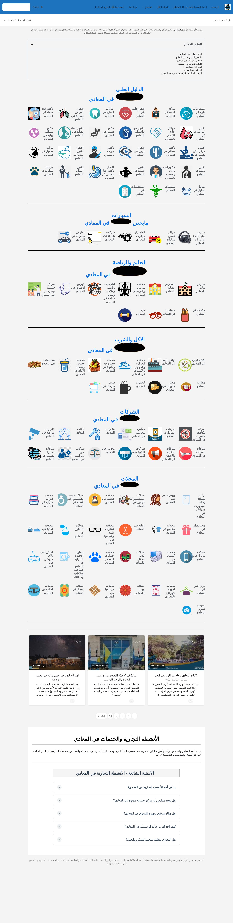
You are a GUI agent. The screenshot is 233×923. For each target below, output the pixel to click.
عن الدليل (132, 7)
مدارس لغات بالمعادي (200, 287)
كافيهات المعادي (140, 384)
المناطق (148, 7)
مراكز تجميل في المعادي (47, 151)
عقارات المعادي (110, 430)
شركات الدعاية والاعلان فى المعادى (168, 454)
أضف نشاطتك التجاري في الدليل (109, 7)
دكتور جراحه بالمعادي (109, 151)
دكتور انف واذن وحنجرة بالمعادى (169, 172)
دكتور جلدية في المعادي (138, 170)
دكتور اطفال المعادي (78, 170)
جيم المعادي (140, 311)
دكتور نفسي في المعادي (108, 131)
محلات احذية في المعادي (47, 529)
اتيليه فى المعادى (139, 527)
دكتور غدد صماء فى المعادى (47, 112)
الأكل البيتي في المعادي (198, 361)
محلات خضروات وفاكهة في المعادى (109, 365)
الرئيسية (215, 7)
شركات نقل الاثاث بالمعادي (109, 236)
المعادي (177, 29)
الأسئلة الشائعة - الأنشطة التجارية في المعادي (181, 73)
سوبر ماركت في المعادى (108, 386)
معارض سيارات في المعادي (78, 236)
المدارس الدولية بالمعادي (170, 287)
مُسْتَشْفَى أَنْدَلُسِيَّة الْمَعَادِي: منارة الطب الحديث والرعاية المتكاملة (116, 677)
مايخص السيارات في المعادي (189, 57)
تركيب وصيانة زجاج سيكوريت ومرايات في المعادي (199, 505)
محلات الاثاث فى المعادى (47, 589)
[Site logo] (227, 7)
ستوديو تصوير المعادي (200, 609)
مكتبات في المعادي (199, 311)
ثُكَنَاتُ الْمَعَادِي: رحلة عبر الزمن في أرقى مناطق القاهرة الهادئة (176, 677)
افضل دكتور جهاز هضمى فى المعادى (107, 172)
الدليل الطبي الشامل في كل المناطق (190, 7)
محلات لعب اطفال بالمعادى (139, 557)
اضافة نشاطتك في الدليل (16, 7)
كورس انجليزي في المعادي (78, 287)
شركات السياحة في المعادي (198, 452)
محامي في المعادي (108, 450)
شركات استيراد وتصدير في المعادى (47, 454)
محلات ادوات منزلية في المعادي (47, 500)
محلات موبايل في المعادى (199, 555)
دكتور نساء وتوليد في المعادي (77, 131)
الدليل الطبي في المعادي (191, 54)
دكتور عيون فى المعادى (139, 151)
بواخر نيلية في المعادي (168, 361)
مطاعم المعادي (200, 384)
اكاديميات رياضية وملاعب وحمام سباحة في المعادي (109, 293)
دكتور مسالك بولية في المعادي (48, 133)
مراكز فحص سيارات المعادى (170, 238)
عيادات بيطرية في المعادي (47, 170)
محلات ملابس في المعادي (169, 529)
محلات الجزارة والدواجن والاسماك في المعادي (138, 367)
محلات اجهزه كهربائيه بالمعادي (170, 591)
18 (110, 716)
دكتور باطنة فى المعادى (200, 170)
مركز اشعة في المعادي (169, 112)
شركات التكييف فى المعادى (138, 452)
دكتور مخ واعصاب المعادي (139, 131)
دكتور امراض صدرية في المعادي (77, 114)
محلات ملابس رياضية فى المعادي (139, 289)
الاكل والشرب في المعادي (190, 63)
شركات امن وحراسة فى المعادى (78, 454)
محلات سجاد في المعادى (78, 589)
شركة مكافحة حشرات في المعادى (198, 434)
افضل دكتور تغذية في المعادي (78, 153)
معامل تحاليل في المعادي (199, 190)
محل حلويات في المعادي (168, 386)
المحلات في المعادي (193, 70)
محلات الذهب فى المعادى (108, 498)
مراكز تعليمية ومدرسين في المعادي (48, 289)
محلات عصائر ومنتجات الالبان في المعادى (79, 367)
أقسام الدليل (162, 7)
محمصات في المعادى (48, 361)
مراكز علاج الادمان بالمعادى (170, 133)
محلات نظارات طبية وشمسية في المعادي (109, 534)
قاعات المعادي (80, 430)
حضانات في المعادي (168, 311)
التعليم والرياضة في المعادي (189, 60)
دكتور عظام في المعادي (169, 151)
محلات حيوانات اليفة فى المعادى (109, 557)
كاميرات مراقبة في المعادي (48, 432)
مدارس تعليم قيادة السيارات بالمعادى (199, 238)
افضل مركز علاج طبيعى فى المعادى (199, 153)
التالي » (101, 716)
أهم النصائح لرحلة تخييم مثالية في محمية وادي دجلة (57, 677)
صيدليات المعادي (170, 188)
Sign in (36, 7)
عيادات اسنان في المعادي (108, 112)
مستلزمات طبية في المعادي (199, 112)
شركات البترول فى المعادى (168, 432)
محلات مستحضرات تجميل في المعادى (137, 500)
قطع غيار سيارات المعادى (140, 236)
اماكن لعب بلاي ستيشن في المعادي (46, 559)
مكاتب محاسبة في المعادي (138, 432)
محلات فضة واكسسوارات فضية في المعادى (75, 500)
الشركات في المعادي (192, 67)
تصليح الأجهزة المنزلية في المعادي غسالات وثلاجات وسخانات (78, 564)
